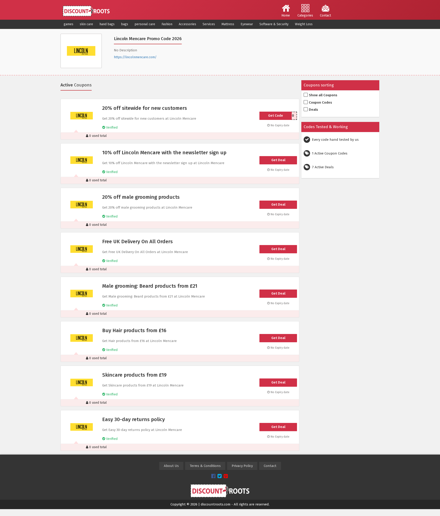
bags (124, 24)
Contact (325, 15)
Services (209, 24)
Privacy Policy (242, 466)
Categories (305, 15)
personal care (145, 24)
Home (285, 15)
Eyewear (247, 24)
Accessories (187, 24)
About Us (171, 466)
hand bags (107, 24)
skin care (86, 24)
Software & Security (274, 24)
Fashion (167, 24)
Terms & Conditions (205, 466)
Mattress (227, 24)
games (68, 24)
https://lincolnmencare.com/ (135, 57)
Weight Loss (304, 24)
